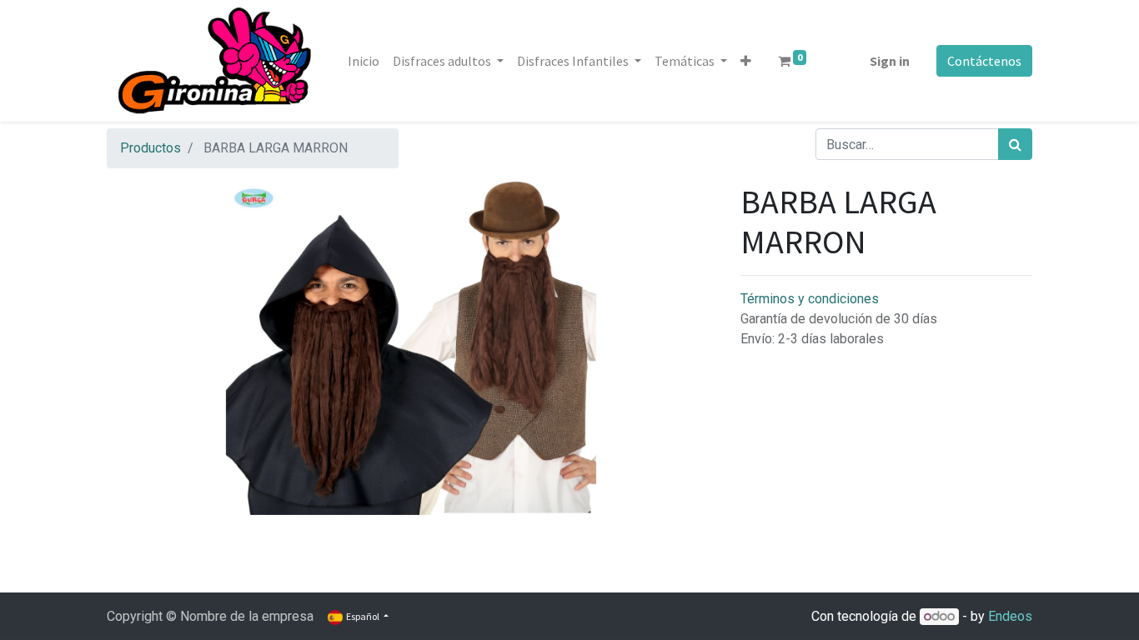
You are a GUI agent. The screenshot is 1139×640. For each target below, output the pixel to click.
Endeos (1010, 616)
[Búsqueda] (1015, 144)
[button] (746, 61)
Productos (150, 148)
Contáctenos (984, 60)
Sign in (890, 60)
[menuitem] (363, 61)
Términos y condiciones (809, 299)
